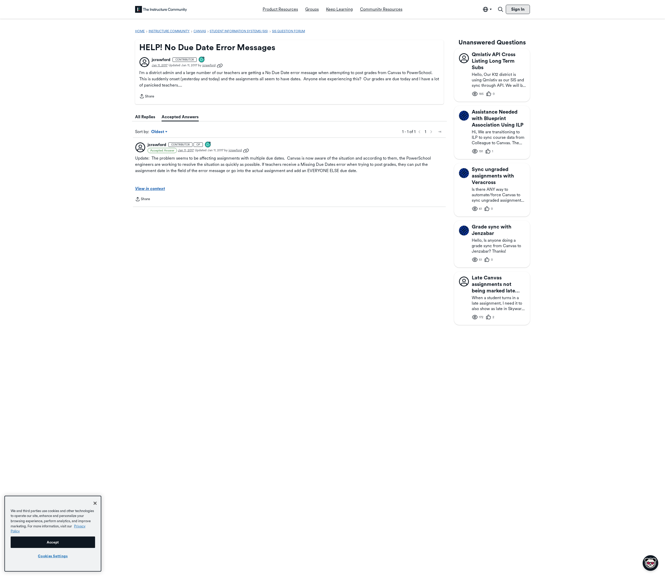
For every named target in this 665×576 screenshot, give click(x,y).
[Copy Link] (220, 65)
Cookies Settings (53, 556)
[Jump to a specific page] (439, 132)
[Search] (500, 9)
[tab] (145, 117)
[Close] (95, 503)
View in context (150, 188)
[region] (53, 533)
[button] (144, 62)
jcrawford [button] (161, 59)
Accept (53, 542)
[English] (161, 9)
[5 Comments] (202, 59)
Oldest (158, 132)
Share (146, 96)
